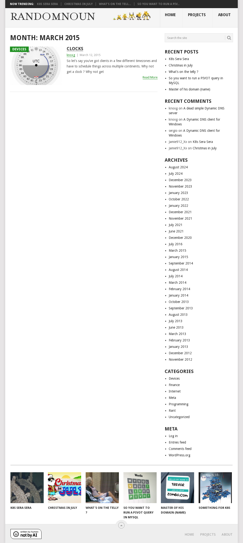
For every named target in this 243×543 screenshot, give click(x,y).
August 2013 (178, 314)
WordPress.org (179, 455)
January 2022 (178, 206)
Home (170, 15)
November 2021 (180, 218)
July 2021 (175, 225)
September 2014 (181, 263)
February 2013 (179, 340)
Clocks (75, 48)
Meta (172, 398)
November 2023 (180, 186)
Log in (173, 436)
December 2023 (180, 180)
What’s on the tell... (115, 4)
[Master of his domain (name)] (177, 487)
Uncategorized (179, 417)
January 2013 (178, 347)
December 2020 (180, 238)
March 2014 (177, 282)
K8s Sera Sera (47, 4)
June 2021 (176, 231)
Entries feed (177, 442)
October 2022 (179, 199)
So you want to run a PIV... (158, 4)
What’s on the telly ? (183, 72)
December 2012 (180, 353)
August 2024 (178, 167)
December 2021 (180, 212)
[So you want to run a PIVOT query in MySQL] (140, 487)
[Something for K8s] (215, 487)
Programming (178, 404)
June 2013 (176, 327)
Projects (197, 15)
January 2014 (178, 295)
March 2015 (177, 250)
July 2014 (175, 276)
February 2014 (179, 289)
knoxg (71, 55)
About (224, 15)
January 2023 (178, 193)
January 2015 (178, 257)
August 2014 (178, 270)
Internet (175, 391)
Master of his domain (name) (189, 89)
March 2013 (177, 334)
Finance (174, 385)
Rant (172, 410)
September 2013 (181, 308)
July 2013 (175, 321)
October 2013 (179, 302)
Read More (150, 77)
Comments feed (180, 449)
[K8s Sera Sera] (27, 487)
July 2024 (175, 173)
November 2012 (180, 359)
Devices (174, 378)
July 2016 (175, 244)
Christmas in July (78, 4)
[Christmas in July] (64, 487)
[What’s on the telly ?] (102, 487)
